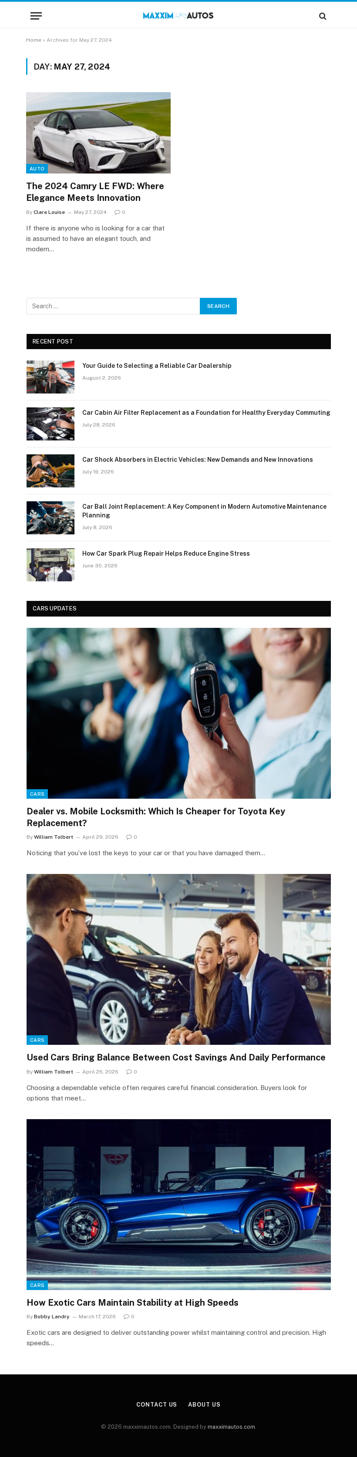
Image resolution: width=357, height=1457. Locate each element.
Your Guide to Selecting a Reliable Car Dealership (157, 365)
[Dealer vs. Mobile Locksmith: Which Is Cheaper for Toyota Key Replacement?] (179, 713)
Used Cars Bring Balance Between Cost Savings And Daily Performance (176, 1057)
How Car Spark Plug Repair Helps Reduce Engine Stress (166, 553)
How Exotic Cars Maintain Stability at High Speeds (133, 1302)
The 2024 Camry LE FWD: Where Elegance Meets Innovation (95, 192)
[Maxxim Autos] (178, 16)
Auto (37, 168)
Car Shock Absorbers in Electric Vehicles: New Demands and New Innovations (197, 459)
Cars (37, 794)
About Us (204, 1404)
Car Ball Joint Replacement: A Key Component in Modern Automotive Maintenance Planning (204, 511)
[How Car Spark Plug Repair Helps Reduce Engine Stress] (50, 564)
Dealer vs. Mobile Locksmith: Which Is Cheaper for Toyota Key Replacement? (156, 817)
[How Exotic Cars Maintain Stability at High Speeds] (179, 1204)
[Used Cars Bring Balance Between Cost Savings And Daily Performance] (179, 959)
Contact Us (156, 1404)
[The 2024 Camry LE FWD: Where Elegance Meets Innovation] (98, 132)
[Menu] (36, 16)
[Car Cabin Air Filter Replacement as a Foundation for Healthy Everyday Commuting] (50, 423)
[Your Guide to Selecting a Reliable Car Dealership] (50, 376)
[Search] (322, 16)
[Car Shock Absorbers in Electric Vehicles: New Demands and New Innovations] (50, 470)
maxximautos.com (231, 1427)
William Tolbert (53, 837)
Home (33, 40)
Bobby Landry (52, 1317)
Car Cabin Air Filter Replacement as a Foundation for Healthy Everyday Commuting (206, 412)
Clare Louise (49, 212)
